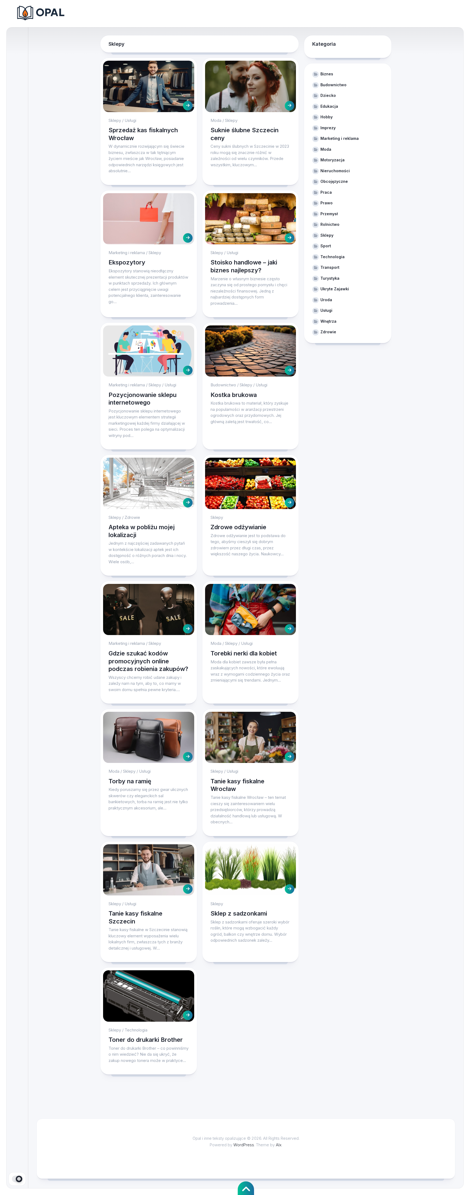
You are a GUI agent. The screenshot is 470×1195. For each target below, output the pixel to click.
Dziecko (328, 95)
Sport (325, 246)
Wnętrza (328, 321)
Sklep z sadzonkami (239, 913)
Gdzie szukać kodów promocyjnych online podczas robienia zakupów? (148, 661)
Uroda (326, 299)
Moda (216, 120)
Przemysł (329, 213)
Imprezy (328, 127)
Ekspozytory (127, 262)
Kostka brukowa (234, 394)
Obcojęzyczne (334, 181)
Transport (329, 267)
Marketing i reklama (127, 252)
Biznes (326, 74)
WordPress (243, 1144)
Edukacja (329, 106)
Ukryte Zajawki (334, 289)
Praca (326, 192)
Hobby (326, 117)
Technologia (136, 1030)
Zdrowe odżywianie (238, 527)
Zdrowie (132, 517)
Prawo (326, 203)
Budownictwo (223, 384)
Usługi (130, 120)
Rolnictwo (329, 224)
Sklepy (115, 120)
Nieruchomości (335, 170)
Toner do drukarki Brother (146, 1039)
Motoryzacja (332, 160)
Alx (279, 1144)
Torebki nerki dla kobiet (244, 653)
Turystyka (329, 278)
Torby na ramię (131, 781)
